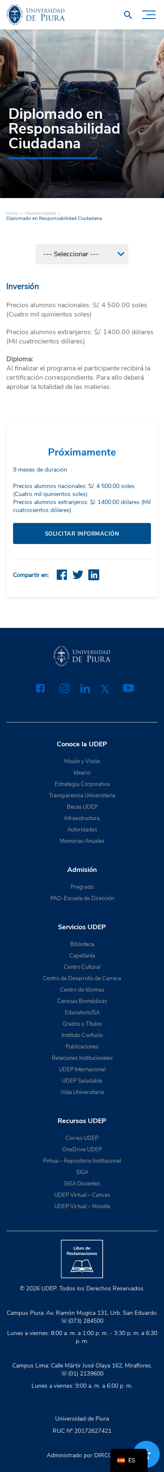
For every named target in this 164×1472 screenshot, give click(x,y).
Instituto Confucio (82, 1035)
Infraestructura (82, 818)
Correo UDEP (82, 1138)
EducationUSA (82, 1012)
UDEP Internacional (82, 1069)
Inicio (12, 213)
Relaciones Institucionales (82, 1058)
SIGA (82, 1172)
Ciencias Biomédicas (82, 1001)
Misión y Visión (82, 761)
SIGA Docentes (82, 1184)
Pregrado (82, 887)
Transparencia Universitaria (82, 795)
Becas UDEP (82, 807)
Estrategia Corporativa (82, 784)
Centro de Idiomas (82, 990)
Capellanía (82, 956)
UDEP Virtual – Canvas (82, 1195)
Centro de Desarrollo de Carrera (82, 978)
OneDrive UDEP (82, 1149)
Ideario (82, 773)
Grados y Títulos (82, 1024)
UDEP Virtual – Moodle (82, 1206)
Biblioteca (82, 944)
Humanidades (40, 213)
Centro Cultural (82, 967)
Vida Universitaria (82, 1092)
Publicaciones (82, 1047)
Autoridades (82, 830)
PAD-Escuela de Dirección (82, 898)
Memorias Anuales (82, 841)
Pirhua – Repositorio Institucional (82, 1161)
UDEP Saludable (82, 1081)
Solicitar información (82, 534)
